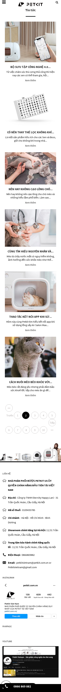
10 (43, 430)
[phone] (6, 687)
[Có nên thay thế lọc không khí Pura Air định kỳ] (30, 107)
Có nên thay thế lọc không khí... (30, 132)
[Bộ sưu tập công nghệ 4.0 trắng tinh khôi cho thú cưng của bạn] (30, 42)
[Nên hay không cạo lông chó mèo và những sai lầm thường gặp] (30, 168)
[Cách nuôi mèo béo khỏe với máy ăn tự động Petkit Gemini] (30, 357)
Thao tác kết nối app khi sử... (30, 317)
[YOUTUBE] (30, 661)
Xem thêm (30, 80)
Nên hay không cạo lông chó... (31, 189)
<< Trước (9, 409)
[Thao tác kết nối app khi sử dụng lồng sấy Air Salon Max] (30, 291)
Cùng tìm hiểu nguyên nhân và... (31, 251)
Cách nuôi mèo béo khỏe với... (30, 382)
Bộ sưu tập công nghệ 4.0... (30, 67)
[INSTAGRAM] (30, 600)
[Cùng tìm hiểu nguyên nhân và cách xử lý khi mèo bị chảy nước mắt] (30, 228)
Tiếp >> (52, 423)
